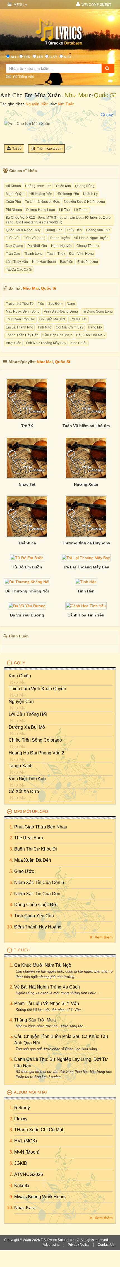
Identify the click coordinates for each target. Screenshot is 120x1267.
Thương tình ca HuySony (86, 543)
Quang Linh (54, 230)
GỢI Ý (19, 663)
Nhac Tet (27, 484)
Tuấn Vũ (12, 238)
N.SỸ (68, 57)
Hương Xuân (86, 484)
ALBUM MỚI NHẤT (31, 1092)
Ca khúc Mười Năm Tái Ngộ (42, 965)
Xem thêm (103, 937)
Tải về (16, 149)
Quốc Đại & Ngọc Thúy (23, 230)
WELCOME (96, 5)
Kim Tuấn (66, 104)
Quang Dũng (85, 186)
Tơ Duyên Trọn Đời (20, 319)
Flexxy (20, 1118)
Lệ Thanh (81, 210)
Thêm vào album (49, 149)
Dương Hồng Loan (40, 210)
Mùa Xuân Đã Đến (32, 860)
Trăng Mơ (94, 327)
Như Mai (76, 95)
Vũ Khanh (13, 186)
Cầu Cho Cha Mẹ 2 (57, 335)
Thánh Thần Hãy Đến (22, 335)
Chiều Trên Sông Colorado (35, 740)
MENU (19, 5)
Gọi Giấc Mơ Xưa (52, 319)
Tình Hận (86, 591)
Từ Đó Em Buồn (27, 567)
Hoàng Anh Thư (98, 230)
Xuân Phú (13, 202)
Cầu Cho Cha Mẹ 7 (90, 335)
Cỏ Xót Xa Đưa (24, 791)
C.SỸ (53, 57)
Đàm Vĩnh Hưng (81, 254)
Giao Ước (24, 871)
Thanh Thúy (56, 254)
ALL (14, 57)
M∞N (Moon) (26, 1152)
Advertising (51, 1245)
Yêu (41, 304)
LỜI (40, 57)
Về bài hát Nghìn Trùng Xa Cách (47, 987)
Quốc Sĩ (105, 95)
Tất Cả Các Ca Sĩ (19, 270)
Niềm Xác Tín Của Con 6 (39, 882)
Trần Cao (13, 254)
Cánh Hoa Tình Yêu (86, 615)
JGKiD (20, 1163)
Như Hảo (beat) (44, 262)
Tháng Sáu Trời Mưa (35, 1020)
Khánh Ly (90, 194)
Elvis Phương (87, 262)
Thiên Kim (63, 186)
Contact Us (106, 1245)
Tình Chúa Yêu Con (34, 915)
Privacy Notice (79, 1245)
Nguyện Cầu (21, 701)
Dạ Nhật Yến (37, 246)
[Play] (9, 115)
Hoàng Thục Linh (38, 186)
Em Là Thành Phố (19, 327)
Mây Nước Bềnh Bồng (23, 311)
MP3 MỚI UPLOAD (31, 811)
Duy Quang (14, 246)
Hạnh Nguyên (61, 246)
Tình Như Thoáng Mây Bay (45, 343)
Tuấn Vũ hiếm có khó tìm (86, 425)
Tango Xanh (21, 765)
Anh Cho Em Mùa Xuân (30, 95)
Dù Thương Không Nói (27, 591)
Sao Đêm (55, 304)
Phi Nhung (14, 210)
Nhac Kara (24, 1207)
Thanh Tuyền (60, 238)
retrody (22, 1107)
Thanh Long (33, 254)
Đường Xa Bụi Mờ (27, 727)
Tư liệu (22, 950)
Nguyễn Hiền (37, 104)
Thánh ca (27, 543)
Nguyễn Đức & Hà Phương (84, 202)
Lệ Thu (64, 210)
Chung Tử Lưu (87, 246)
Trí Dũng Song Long (97, 311)
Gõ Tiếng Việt (23, 77)
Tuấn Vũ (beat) (34, 238)
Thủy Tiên (74, 230)
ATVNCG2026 (28, 1174)
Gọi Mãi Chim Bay (69, 327)
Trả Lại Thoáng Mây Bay (86, 567)
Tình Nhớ (44, 327)
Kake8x (21, 1185)
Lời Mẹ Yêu (78, 319)
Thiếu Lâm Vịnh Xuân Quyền (37, 688)
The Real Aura (28, 837)
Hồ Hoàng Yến (41, 194)
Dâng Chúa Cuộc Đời (35, 904)
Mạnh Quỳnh (15, 194)
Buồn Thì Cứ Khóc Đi (35, 849)
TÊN (27, 57)
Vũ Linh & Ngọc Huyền (91, 238)
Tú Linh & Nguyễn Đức (42, 202)
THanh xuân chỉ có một (38, 1129)
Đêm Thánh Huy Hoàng (37, 927)
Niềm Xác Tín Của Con (37, 893)
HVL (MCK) (25, 1141)
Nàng (71, 304)
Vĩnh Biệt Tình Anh (27, 778)
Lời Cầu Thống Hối (28, 714)
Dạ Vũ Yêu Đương (27, 615)
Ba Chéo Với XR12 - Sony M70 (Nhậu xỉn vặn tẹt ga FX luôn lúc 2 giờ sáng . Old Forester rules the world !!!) (58, 220)
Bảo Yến (66, 262)
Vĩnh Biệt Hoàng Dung (61, 311)
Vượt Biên (13, 343)
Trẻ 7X (27, 425)
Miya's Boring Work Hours (40, 1196)
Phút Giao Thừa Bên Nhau (40, 827)
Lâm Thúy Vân (17, 262)
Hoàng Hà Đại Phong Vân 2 (36, 753)
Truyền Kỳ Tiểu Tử (20, 304)
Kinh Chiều (78, 343)
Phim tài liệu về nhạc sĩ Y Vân (46, 1003)
